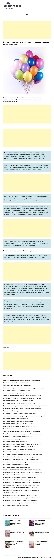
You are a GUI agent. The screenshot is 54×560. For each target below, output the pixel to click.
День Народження (23, 557)
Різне (29, 557)
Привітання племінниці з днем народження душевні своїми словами (42, 532)
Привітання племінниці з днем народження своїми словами (41, 543)
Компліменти (35, 557)
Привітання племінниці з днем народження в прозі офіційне (17, 543)
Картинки (48, 557)
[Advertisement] (27, 30)
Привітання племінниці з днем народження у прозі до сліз (17, 532)
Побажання (42, 557)
